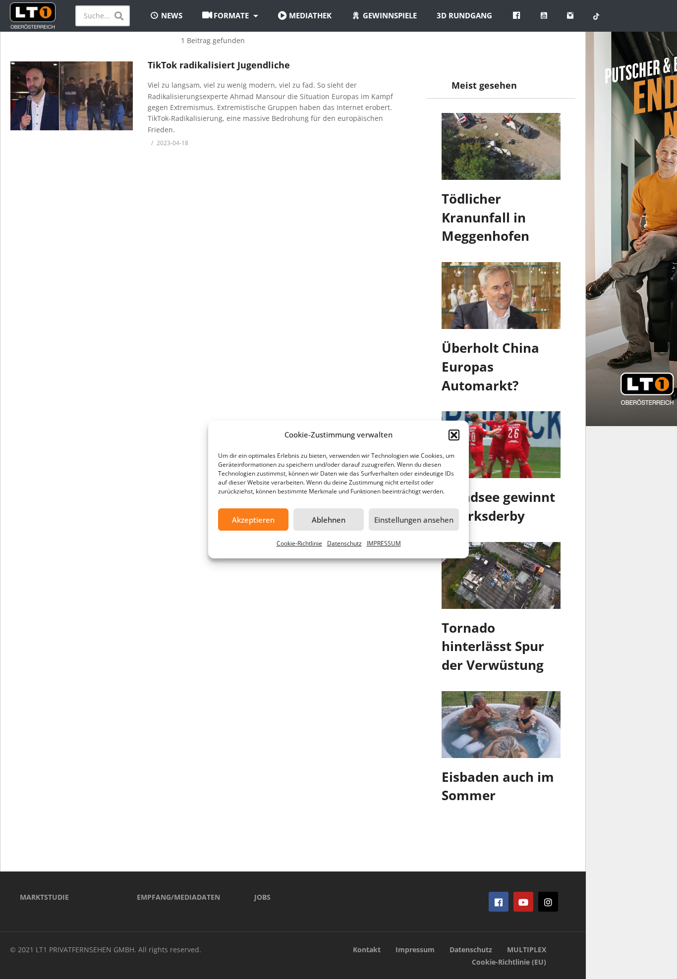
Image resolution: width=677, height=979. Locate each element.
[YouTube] (523, 902)
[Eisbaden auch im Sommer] (501, 724)
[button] (454, 435)
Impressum (415, 949)
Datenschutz (344, 543)
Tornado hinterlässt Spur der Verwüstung (493, 646)
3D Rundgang (464, 15)
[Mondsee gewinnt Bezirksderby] (501, 444)
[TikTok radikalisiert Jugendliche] (71, 95)
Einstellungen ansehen (413, 520)
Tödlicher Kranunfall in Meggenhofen (485, 217)
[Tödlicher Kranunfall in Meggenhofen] (501, 146)
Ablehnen (328, 520)
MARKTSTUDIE (44, 897)
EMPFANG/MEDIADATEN (178, 897)
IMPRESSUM (384, 543)
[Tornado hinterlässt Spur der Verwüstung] (501, 575)
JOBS (262, 897)
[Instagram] (548, 902)
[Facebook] (498, 902)
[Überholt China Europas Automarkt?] (501, 295)
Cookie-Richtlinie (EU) (509, 962)
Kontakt (367, 949)
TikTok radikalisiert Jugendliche (219, 65)
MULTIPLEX (526, 949)
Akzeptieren (253, 520)
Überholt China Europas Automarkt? (490, 366)
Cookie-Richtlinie (299, 543)
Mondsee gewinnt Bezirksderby (498, 506)
